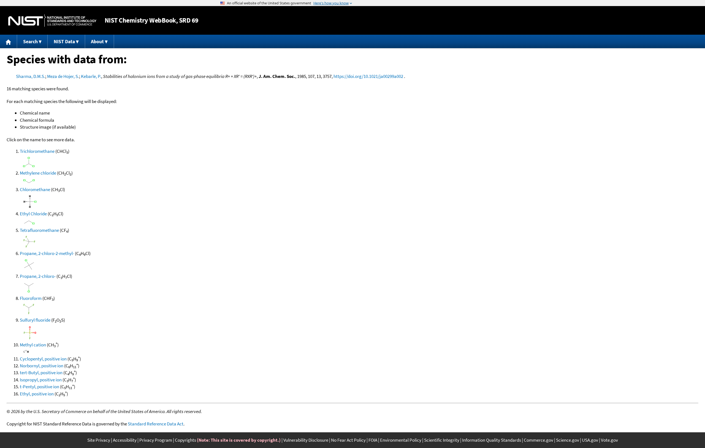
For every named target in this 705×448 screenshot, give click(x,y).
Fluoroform (31, 298)
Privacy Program (155, 440)
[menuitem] (8, 41)
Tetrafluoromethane (39, 230)
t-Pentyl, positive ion (39, 387)
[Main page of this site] (8, 41)
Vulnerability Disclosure (305, 440)
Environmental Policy (400, 440)
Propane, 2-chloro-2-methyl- (47, 253)
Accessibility (125, 440)
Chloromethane (35, 189)
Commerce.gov (538, 440)
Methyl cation (33, 345)
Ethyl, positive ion (37, 394)
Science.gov (567, 440)
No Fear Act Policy (348, 440)
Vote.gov (609, 440)
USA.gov (590, 440)
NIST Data (64, 41)
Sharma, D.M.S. (30, 76)
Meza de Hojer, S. (63, 76)
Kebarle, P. (91, 76)
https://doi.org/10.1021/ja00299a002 (368, 76)
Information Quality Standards (491, 440)
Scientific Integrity (441, 440)
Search (30, 41)
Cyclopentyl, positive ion (43, 359)
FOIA (372, 440)
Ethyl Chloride (33, 214)
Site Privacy (98, 440)
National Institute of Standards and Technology (52, 20)
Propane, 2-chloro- (38, 276)
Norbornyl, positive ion (41, 366)
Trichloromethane (37, 151)
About (97, 41)
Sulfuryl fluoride (35, 320)
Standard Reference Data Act (155, 424)
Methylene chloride (38, 173)
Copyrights (185, 440)
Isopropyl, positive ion (41, 380)
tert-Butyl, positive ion (41, 373)
